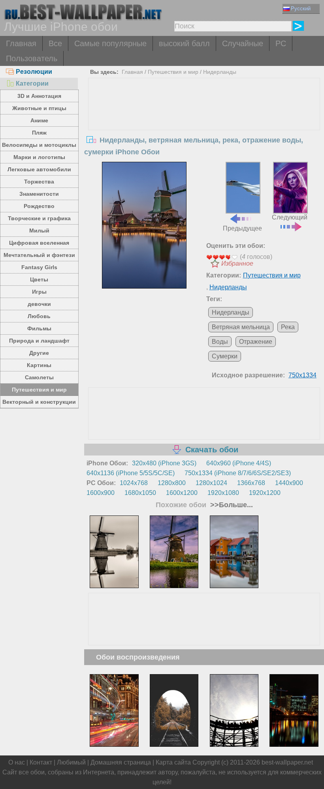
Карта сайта (173, 762)
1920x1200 (265, 492)
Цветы (39, 279)
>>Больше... (230, 505)
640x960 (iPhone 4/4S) (238, 463)
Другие (39, 353)
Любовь (39, 316)
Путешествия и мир (39, 389)
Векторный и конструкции (39, 402)
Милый (39, 230)
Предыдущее (242, 228)
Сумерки (224, 356)
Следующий (289, 217)
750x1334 (302, 375)
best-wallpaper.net (287, 762)
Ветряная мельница (241, 327)
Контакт (41, 762)
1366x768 (251, 483)
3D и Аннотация (39, 96)
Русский (301, 8)
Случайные (242, 43)
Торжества (39, 181)
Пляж (39, 132)
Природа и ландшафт (39, 340)
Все (55, 43)
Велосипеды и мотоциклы (39, 145)
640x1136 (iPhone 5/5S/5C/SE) (131, 473)
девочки (39, 304)
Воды (220, 341)
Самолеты (39, 377)
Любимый (71, 762)
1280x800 (172, 483)
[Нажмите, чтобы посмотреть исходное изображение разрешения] (144, 225)
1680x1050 (140, 492)
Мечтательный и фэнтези (39, 255)
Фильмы (39, 328)
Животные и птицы (39, 108)
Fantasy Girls (39, 267)
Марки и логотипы (39, 157)
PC (280, 43)
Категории (32, 83)
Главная (21, 43)
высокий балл (184, 43)
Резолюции (34, 71)
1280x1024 (211, 483)
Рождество (39, 206)
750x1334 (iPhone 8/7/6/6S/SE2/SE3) (238, 473)
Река (288, 327)
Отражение (255, 341)
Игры (39, 292)
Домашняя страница (120, 762)
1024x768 (134, 483)
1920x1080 (223, 492)
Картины (39, 365)
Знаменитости (39, 194)
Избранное (237, 263)
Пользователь (31, 58)
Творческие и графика (39, 218)
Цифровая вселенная (39, 243)
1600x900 (101, 492)
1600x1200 (182, 492)
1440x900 (289, 483)
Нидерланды (219, 72)
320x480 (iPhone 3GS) (164, 463)
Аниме (39, 120)
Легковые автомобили (39, 169)
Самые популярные (110, 43)
